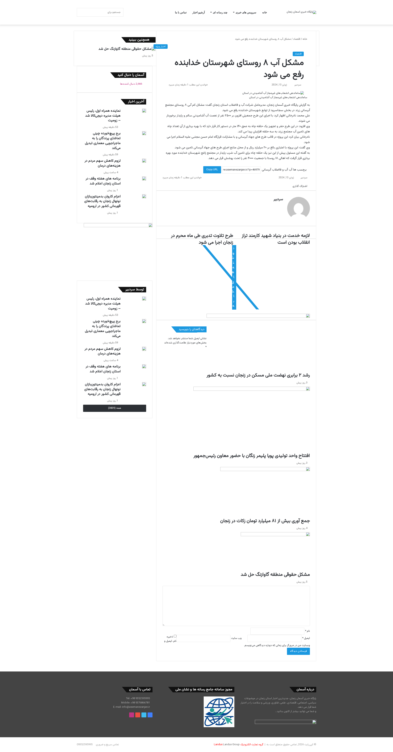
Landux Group (231, 745)
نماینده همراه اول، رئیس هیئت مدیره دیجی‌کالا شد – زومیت (103, 115)
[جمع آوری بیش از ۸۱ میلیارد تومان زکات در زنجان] (265, 492)
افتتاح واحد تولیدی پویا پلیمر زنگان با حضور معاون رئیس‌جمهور (251, 455)
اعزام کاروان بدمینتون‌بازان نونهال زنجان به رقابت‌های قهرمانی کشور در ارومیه (102, 201)
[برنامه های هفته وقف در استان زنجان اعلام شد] (144, 178)
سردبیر (297, 85)
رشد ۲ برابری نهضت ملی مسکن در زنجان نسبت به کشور (258, 375)
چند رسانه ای (220, 12)
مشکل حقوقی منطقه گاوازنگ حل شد (275, 574)
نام (307, 631)
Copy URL (212, 170)
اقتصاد (296, 39)
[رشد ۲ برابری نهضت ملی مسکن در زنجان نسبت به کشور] (258, 343)
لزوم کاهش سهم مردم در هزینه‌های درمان (103, 163)
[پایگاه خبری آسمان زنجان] (301, 12)
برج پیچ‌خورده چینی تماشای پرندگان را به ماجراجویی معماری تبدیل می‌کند (103, 141)
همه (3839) (114, 408)
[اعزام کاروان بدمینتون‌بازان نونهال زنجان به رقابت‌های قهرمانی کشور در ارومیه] (144, 196)
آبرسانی (266, 169)
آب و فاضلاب (280, 169)
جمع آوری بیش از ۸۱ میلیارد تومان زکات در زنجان (265, 521)
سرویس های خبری (246, 12)
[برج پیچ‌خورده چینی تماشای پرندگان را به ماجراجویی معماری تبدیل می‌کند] (144, 133)
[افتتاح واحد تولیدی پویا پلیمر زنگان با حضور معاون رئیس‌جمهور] (251, 419)
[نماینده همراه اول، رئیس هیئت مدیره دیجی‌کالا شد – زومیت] (144, 111)
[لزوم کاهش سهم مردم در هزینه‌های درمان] (144, 161)
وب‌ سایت (236, 638)
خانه (264, 12)
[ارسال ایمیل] (293, 85)
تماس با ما (181, 12)
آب (290, 169)
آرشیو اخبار (198, 12)
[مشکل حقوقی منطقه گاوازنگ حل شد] (275, 551)
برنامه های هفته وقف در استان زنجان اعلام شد (103, 181)
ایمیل (306, 638)
